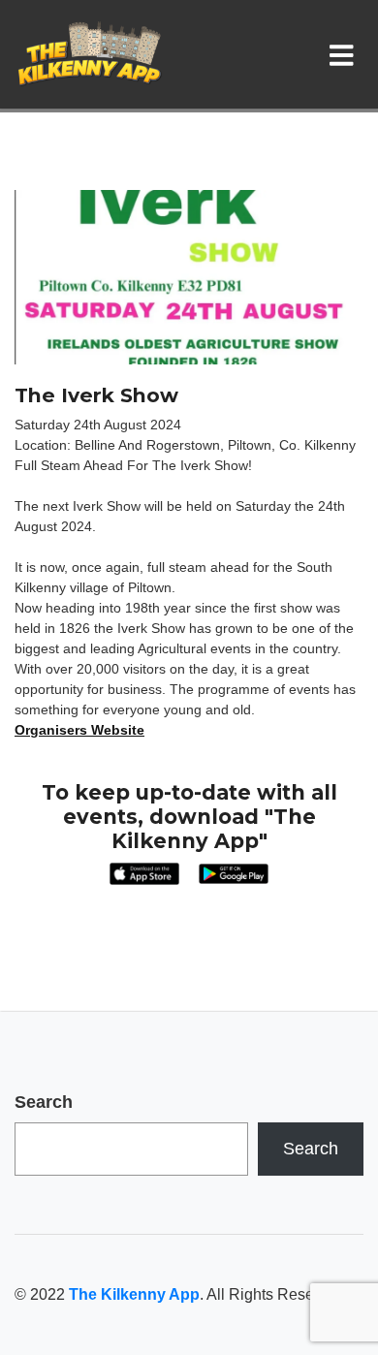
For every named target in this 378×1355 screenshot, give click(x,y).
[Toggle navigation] (346, 54)
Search (44, 1102)
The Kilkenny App (134, 1294)
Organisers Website (79, 730)
